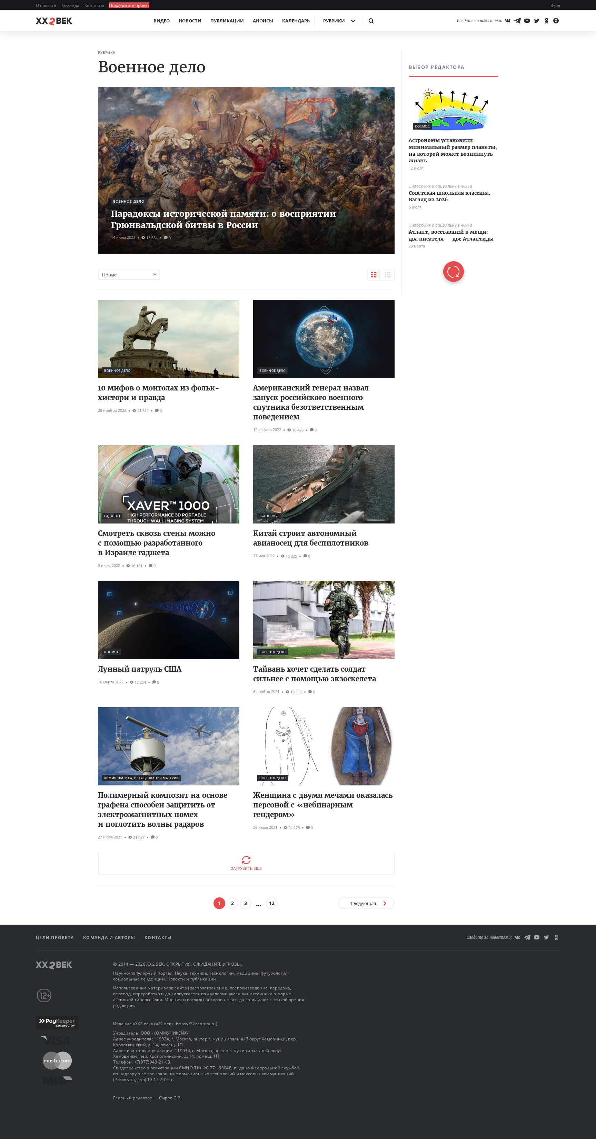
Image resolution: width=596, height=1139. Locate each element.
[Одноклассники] (546, 21)
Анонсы (263, 21)
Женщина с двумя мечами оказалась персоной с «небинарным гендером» (323, 805)
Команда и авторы (110, 937)
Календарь (296, 21)
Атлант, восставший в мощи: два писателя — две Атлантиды (451, 235)
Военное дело (129, 201)
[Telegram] (517, 21)
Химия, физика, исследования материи (141, 778)
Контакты (95, 5)
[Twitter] (537, 21)
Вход (555, 5)
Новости (190, 21)
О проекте (46, 5)
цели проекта (56, 937)
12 (272, 903)
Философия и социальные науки (440, 186)
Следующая (363, 903)
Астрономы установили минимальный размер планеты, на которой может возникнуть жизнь (453, 150)
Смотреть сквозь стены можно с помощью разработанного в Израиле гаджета (156, 543)
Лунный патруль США (139, 669)
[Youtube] (527, 21)
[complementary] (449, 173)
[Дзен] (556, 21)
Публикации (227, 21)
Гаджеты (112, 516)
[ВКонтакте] (508, 21)
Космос (111, 652)
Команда (70, 5)
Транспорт (269, 516)
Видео (161, 21)
